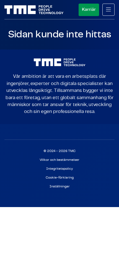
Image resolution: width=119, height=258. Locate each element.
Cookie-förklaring (60, 177)
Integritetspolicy (59, 168)
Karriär (89, 9)
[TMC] (33, 9)
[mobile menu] (108, 10)
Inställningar (60, 186)
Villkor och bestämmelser (59, 159)
